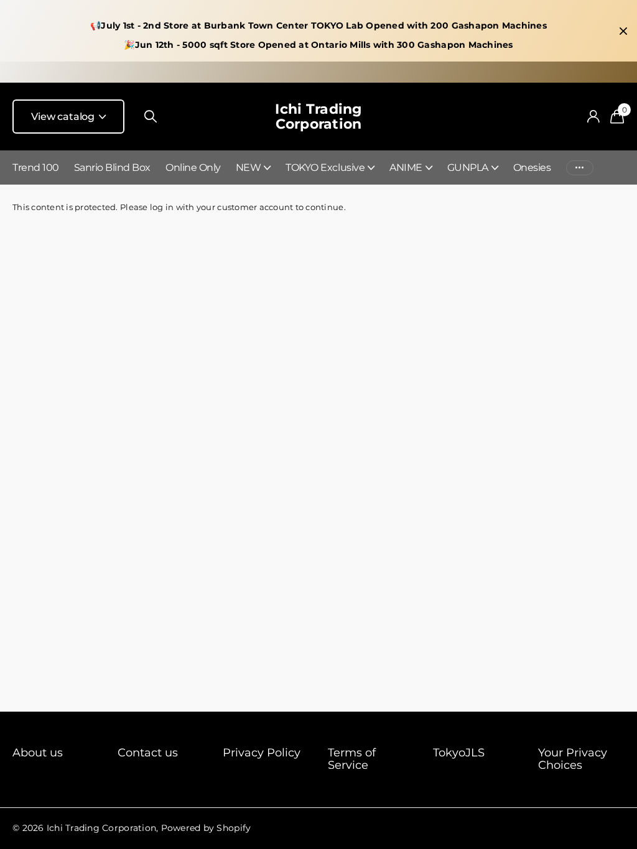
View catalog (64, 116)
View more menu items (579, 167)
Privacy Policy (261, 753)
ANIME (405, 167)
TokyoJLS (459, 753)
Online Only (193, 167)
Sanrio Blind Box (112, 167)
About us (37, 753)
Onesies (532, 167)
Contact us (148, 753)
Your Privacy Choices (572, 759)
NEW (248, 167)
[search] (150, 117)
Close (623, 31)
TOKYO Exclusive (325, 167)
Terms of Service (352, 759)
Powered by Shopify (206, 827)
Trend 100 (35, 167)
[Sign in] (593, 117)
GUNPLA (467, 167)
